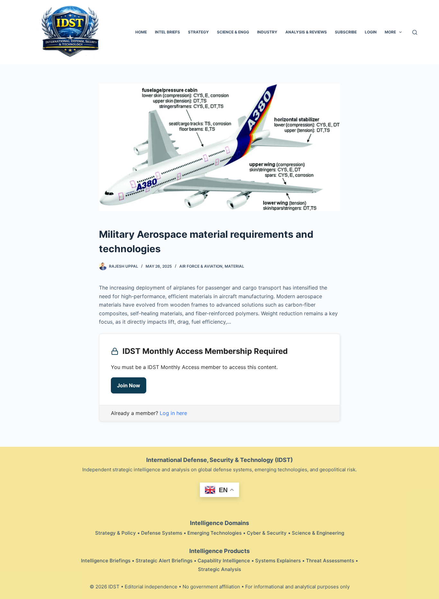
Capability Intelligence (224, 561)
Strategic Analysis (219, 569)
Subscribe (346, 32)
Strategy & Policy (115, 533)
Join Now (128, 385)
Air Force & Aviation (200, 266)
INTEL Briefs (167, 32)
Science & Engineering (318, 533)
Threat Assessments (330, 561)
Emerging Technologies (214, 533)
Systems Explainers (278, 561)
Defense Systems (161, 533)
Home (141, 32)
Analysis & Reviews (306, 32)
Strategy (198, 32)
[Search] (414, 32)
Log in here (173, 413)
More (390, 32)
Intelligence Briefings (105, 561)
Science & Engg (233, 32)
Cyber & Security (267, 533)
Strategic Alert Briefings (164, 561)
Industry (267, 32)
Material (234, 266)
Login (371, 32)
